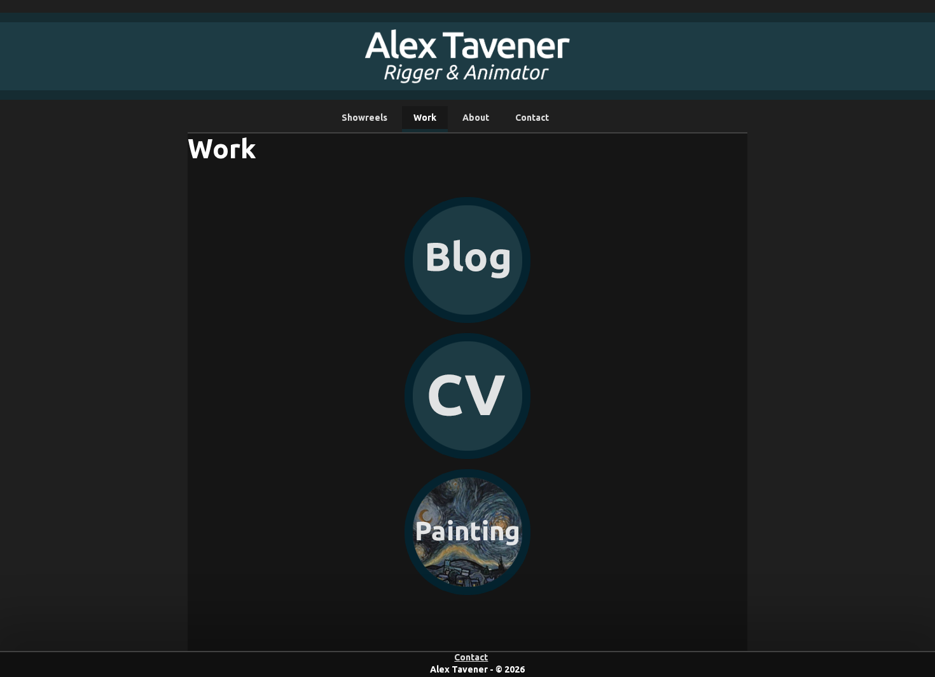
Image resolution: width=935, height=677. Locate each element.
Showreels (364, 118)
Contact (532, 118)
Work (424, 118)
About (475, 118)
